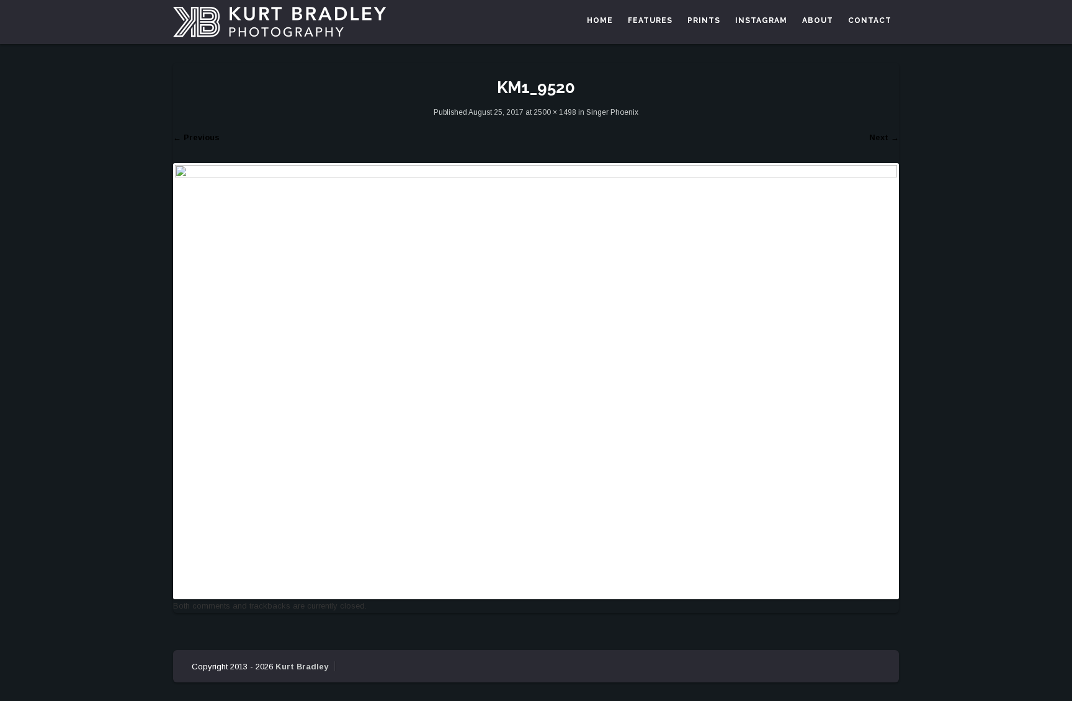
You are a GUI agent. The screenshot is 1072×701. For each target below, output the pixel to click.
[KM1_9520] (536, 380)
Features (650, 20)
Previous (196, 137)
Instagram (761, 20)
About (817, 20)
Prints (703, 20)
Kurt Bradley (301, 666)
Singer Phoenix (612, 112)
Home (600, 20)
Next (884, 137)
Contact (869, 20)
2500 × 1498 (555, 112)
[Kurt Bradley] (280, 21)
